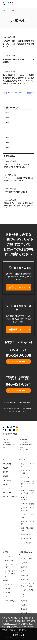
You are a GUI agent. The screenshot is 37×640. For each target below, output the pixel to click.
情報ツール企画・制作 (27, 465)
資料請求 (5, 476)
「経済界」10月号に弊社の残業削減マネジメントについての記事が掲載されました (18, 44)
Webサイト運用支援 (27, 504)
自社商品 (5, 552)
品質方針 (24, 601)
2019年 (6, 142)
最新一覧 (18, 92)
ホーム (5, 10)
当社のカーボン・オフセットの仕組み (27, 584)
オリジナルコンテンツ (10, 496)
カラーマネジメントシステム (27, 595)
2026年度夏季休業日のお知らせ (15, 192)
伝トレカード (9, 556)
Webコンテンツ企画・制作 (27, 498)
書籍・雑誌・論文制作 (27, 522)
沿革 (6, 597)
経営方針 (7, 588)
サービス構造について (27, 544)
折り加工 (24, 609)
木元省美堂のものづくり (26, 553)
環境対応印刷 (25, 535)
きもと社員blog (8, 492)
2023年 (6, 127)
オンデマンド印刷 (27, 590)
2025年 (6, 117)
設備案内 (24, 567)
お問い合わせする (17, 287)
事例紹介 (5, 468)
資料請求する (15, 329)
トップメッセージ (10, 584)
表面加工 (24, 605)
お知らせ (5, 484)
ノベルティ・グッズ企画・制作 (27, 509)
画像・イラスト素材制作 (27, 529)
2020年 (6, 137)
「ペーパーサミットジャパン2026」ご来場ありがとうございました (18, 165)
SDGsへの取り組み (11, 601)
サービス (22, 460)
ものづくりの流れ (27, 559)
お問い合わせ (7, 480)
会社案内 (5, 580)
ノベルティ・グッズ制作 (27, 516)
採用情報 (5, 472)
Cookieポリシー (10, 624)
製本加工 (24, 613)
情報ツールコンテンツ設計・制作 (27, 471)
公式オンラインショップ (11, 565)
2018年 (6, 147)
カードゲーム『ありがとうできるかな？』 (11, 573)
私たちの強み (7, 464)
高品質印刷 (24, 575)
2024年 (6, 122)
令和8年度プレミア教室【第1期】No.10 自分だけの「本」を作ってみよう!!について (18, 205)
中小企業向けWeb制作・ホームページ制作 (27, 483)
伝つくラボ (6, 488)
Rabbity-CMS (9, 560)
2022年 (6, 132)
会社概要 (7, 593)
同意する (18, 635)
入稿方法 (24, 563)
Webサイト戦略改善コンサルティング (27, 491)
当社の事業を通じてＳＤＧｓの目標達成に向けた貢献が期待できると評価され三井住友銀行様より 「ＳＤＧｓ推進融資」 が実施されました (18, 79)
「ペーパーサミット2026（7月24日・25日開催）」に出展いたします (18, 179)
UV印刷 (23, 571)
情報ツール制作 (26, 477)
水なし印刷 (24, 579)
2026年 (6, 112)
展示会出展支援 (26, 539)
